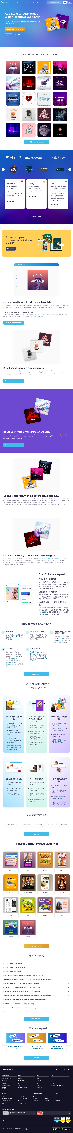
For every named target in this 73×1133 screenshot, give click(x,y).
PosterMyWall (16, 637)
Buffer (46, 1098)
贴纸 (58, 639)
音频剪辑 (64, 639)
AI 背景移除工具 (60, 729)
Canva (34, 1096)
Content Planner (65, 435)
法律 (56, 1105)
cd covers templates (54, 305)
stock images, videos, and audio (44, 314)
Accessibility (57, 1100)
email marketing (57, 558)
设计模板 (20, 1078)
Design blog (53, 1082)
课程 (52, 1080)
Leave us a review (6, 1085)
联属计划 (4, 1083)
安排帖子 (12, 746)
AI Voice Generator (22, 1098)
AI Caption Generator (23, 1103)
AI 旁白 (57, 804)
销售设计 (4, 1087)
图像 (63, 637)
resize (62, 371)
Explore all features (22, 1087)
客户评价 (4, 1089)
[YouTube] (68, 1069)
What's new (4, 1080)
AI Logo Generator (22, 1102)
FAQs (56, 1102)
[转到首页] (6, 2)
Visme (46, 1096)
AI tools (58, 502)
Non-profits (39, 1087)
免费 (38, 1078)
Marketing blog (54, 1083)
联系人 (56, 1096)
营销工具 (20, 1085)
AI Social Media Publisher (7, 1098)
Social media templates (23, 1082)
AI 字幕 (63, 804)
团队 (38, 1083)
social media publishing (44, 558)
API (55, 1103)
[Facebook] (56, 1069)
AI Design (4, 1096)
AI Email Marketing (6, 1100)
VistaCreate (35, 1098)
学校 (38, 1085)
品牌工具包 (59, 641)
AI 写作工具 (17, 731)
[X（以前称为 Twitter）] (64, 1069)
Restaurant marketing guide (57, 1085)
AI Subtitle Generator (23, 1096)
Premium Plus (40, 1082)
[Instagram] (60, 1069)
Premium (39, 1080)
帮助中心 (57, 1098)
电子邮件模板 (33, 727)
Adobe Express (36, 1100)
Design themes (21, 1083)
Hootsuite (47, 1100)
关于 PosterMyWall (6, 1078)
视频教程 (53, 1078)
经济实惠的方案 (45, 612)
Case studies (5, 1082)
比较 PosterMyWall (37, 1093)
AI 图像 (57, 734)
